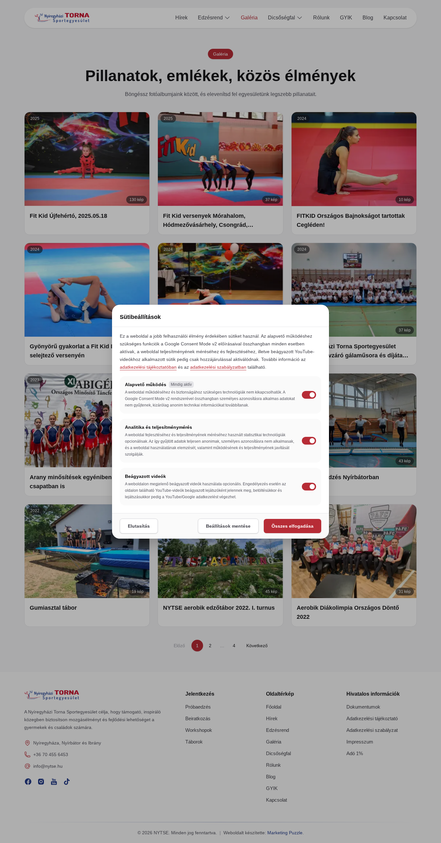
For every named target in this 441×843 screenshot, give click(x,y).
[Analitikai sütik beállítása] (309, 441)
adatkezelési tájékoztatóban (148, 367)
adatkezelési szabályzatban (218, 367)
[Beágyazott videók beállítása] (309, 486)
